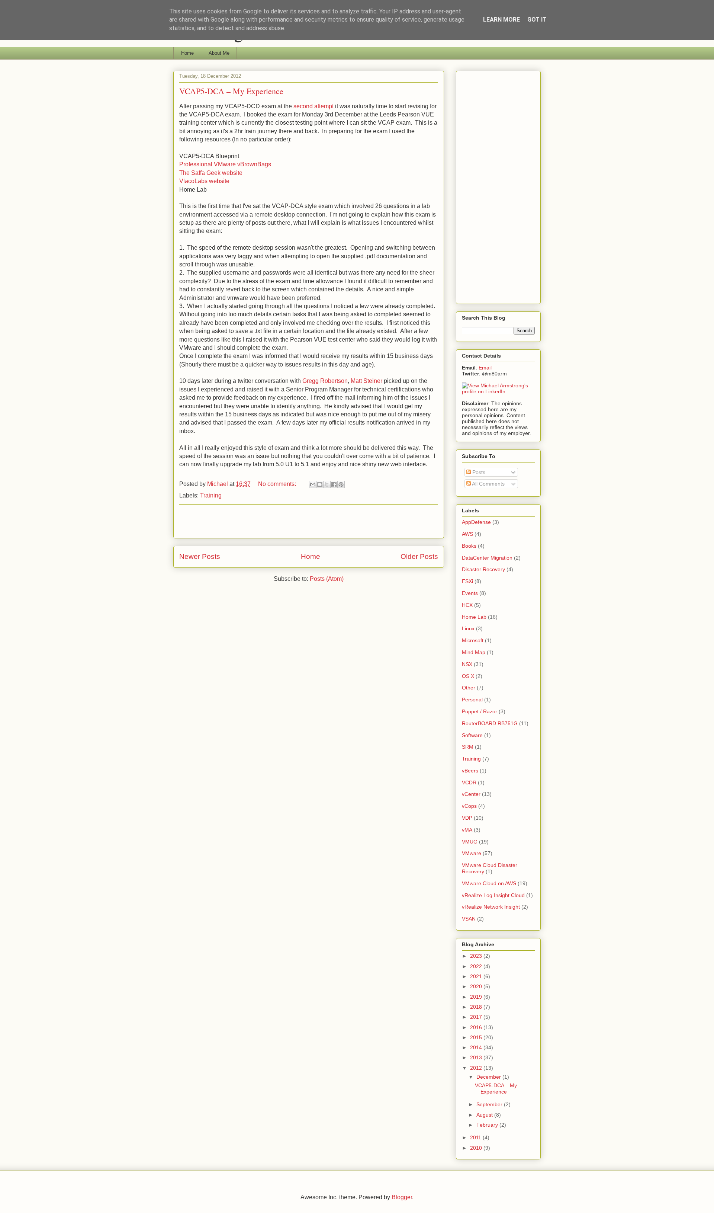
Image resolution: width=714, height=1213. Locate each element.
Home (187, 53)
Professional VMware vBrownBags (225, 164)
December (489, 1077)
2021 (476, 976)
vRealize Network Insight (491, 907)
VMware (471, 853)
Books (469, 546)
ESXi (467, 581)
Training (211, 495)
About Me (219, 53)
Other (468, 688)
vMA (467, 830)
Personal (472, 699)
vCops (469, 806)
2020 (476, 986)
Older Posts (419, 556)
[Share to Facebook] (334, 484)
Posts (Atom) (327, 579)
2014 (476, 1047)
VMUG (469, 842)
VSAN (469, 919)
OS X (468, 676)
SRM (467, 747)
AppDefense (476, 522)
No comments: (278, 484)
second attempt (313, 106)
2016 (476, 1027)
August (485, 1115)
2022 (476, 966)
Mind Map (473, 652)
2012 (476, 1068)
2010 (476, 1148)
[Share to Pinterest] (341, 484)
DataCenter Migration (487, 558)
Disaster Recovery (483, 569)
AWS (467, 534)
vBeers (470, 771)
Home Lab (474, 617)
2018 (476, 1007)
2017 (476, 1017)
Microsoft (472, 640)
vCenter (471, 794)
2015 (476, 1037)
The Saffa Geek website (210, 173)
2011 (476, 1137)
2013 (476, 1057)
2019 (476, 997)
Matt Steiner (366, 381)
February (487, 1125)
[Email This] (312, 484)
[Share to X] (327, 484)
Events (470, 593)
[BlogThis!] (320, 484)
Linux (468, 628)
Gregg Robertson (325, 381)
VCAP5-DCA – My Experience (231, 91)
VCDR (469, 782)
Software (472, 735)
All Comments (488, 484)
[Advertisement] (309, 521)
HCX (467, 605)
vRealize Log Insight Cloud (493, 895)
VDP (467, 818)
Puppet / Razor (479, 711)
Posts (478, 472)
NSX (467, 664)
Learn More (501, 19)
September (490, 1104)
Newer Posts (199, 556)
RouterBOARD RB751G (490, 723)
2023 (476, 956)
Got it (537, 19)
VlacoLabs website (204, 181)
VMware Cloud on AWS (489, 883)
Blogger (402, 1197)
